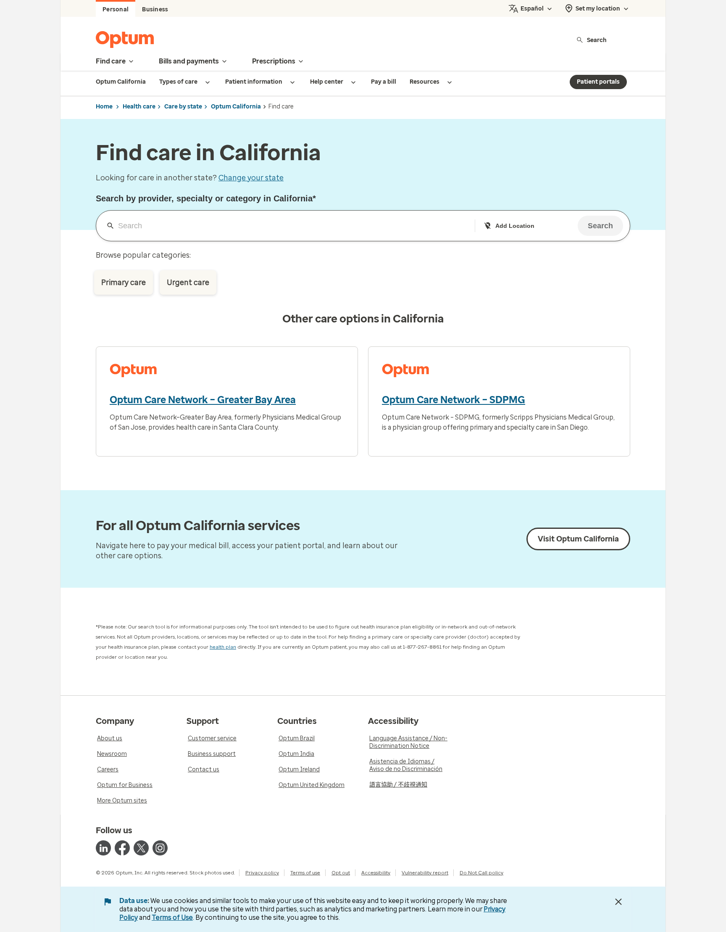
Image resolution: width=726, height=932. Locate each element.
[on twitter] (141, 847)
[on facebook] (122, 847)
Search (597, 40)
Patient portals (598, 81)
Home (104, 106)
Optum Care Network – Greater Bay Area (203, 400)
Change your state (251, 177)
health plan (223, 647)
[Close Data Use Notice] (618, 902)
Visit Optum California (578, 539)
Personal (116, 9)
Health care (139, 106)
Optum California (236, 106)
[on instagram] (160, 847)
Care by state (183, 106)
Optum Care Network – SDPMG (453, 400)
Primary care (123, 282)
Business (155, 9)
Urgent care (188, 282)
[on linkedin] (103, 847)
